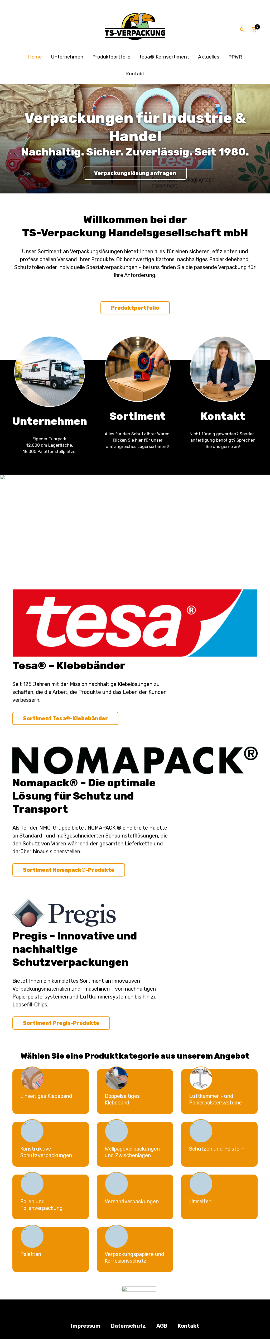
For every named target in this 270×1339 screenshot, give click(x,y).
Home (35, 57)
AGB (161, 1326)
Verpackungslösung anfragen (135, 173)
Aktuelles (208, 57)
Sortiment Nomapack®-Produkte (68, 870)
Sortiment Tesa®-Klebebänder (65, 718)
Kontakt (135, 74)
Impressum (85, 1326)
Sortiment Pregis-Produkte (61, 1023)
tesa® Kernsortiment (164, 57)
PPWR (235, 57)
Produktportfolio (111, 57)
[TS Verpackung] (135, 26)
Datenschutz (128, 1326)
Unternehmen (67, 57)
